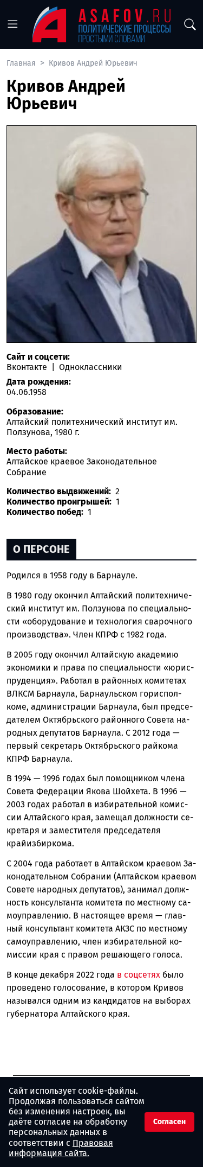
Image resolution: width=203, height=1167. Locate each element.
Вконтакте (27, 367)
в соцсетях (138, 975)
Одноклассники (89, 367)
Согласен (169, 1121)
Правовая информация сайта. (61, 1148)
